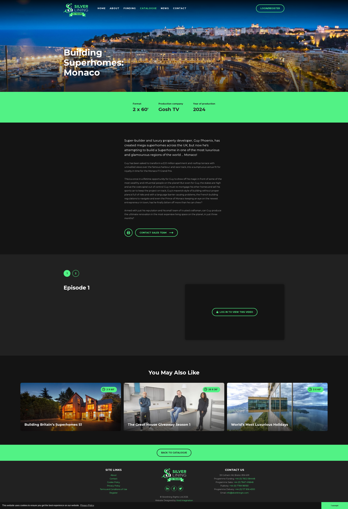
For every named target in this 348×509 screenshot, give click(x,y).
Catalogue (148, 8)
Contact (180, 8)
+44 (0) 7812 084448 (245, 478)
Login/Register (270, 8)
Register (113, 493)
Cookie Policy (113, 482)
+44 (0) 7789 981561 (239, 486)
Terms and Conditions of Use (113, 489)
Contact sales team (153, 232)
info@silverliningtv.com (238, 493)
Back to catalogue (174, 452)
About (114, 8)
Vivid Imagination (184, 500)
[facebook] (174, 488)
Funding (130, 8)
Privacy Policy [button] (87, 505)
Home (102, 8)
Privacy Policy (113, 486)
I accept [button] (334, 505)
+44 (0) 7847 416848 (244, 482)
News (165, 8)
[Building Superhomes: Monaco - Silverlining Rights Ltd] (76, 9)
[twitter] (180, 488)
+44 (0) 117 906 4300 (245, 489)
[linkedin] (167, 488)
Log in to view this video (236, 312)
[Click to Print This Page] (128, 233)
